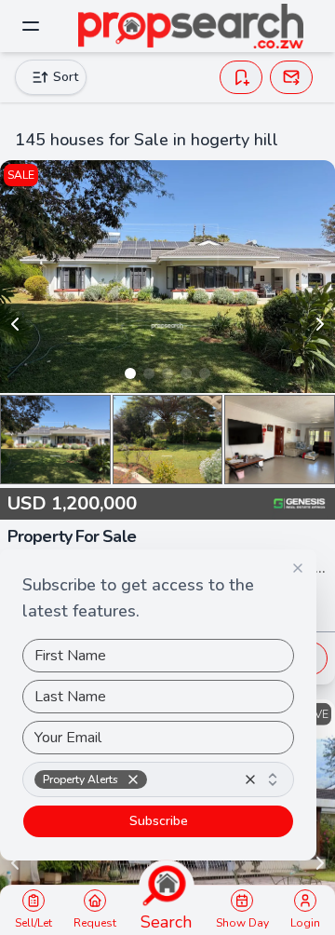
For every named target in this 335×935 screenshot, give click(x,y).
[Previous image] (15, 324)
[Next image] (320, 324)
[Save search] (241, 77)
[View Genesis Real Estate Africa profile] (300, 504)
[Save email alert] (291, 77)
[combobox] (158, 779)
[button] (133, 779)
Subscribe (158, 821)
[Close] (297, 568)
